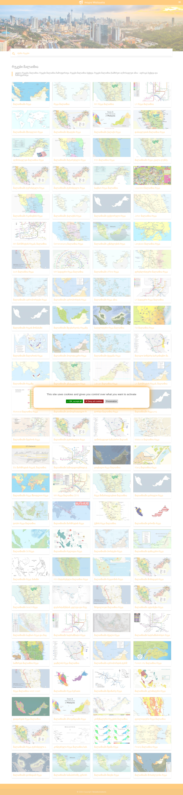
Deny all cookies (94, 401)
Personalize (111, 401)
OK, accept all (75, 401)
